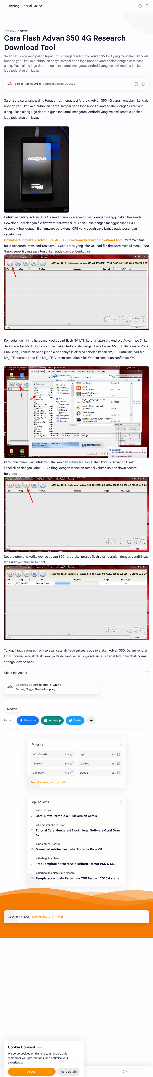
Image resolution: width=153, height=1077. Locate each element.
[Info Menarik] (68, 873)
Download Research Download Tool (95, 240)
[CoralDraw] (44, 810)
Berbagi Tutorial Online (25, 6)
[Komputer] (44, 844)
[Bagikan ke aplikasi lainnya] (91, 720)
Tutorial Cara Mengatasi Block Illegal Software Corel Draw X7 (78, 832)
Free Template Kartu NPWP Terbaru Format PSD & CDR (76, 864)
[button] (28, 720)
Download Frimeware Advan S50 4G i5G (35, 240)
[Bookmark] (147, 6)
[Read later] (136, 84)
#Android (12, 709)
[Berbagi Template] (48, 858)
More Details (69, 1065)
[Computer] (45, 825)
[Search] (140, 6)
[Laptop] (56, 844)
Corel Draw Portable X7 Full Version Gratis (66, 816)
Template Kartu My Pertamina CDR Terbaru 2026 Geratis (77, 878)
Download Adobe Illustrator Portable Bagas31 (69, 849)
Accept (31, 1065)
